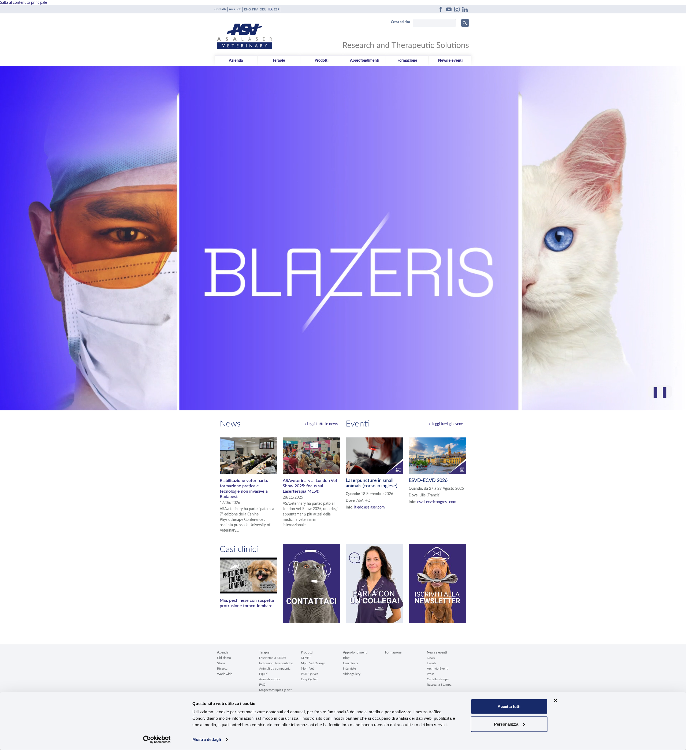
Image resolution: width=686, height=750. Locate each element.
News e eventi (450, 60)
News (431, 657)
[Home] (280, 32)
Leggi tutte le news (322, 424)
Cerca (465, 23)
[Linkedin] (465, 9)
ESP (276, 9)
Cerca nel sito (400, 22)
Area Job (235, 9)
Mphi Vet (307, 668)
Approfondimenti (364, 60)
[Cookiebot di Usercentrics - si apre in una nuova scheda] (156, 740)
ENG (247, 9)
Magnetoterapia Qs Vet (275, 690)
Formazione (407, 60)
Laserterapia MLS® (272, 657)
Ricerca (222, 668)
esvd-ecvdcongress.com (436, 502)
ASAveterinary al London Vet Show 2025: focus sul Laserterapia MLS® (310, 485)
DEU (263, 9)
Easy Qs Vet (309, 679)
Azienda (236, 60)
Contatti (220, 9)
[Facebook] (440, 9)
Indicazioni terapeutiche (276, 663)
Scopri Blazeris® (343, 385)
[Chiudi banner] (555, 701)
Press (430, 673)
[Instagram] (457, 9)
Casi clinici (350, 663)
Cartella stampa (438, 679)
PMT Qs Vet (309, 673)
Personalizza (506, 724)
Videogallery (351, 673)
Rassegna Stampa (439, 684)
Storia (221, 663)
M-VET (306, 657)
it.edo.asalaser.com (369, 507)
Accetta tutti (509, 706)
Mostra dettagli (206, 739)
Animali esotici (269, 679)
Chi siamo (224, 657)
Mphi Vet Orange (313, 663)
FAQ (262, 684)
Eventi (431, 663)
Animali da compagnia (274, 668)
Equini (263, 673)
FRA (255, 9)
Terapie (279, 60)
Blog (346, 657)
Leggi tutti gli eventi (448, 424)
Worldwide (224, 673)
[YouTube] (449, 9)
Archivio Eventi (437, 668)
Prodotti (322, 60)
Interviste (349, 668)
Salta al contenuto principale (23, 3)
